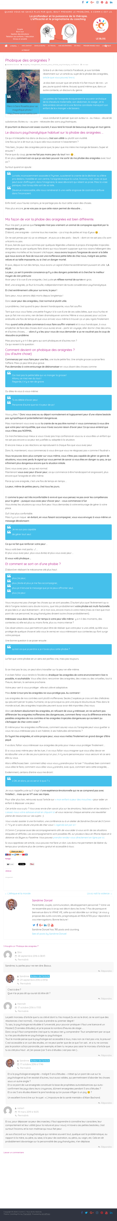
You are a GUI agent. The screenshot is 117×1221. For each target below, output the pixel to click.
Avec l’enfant (27, 46)
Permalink (23, 959)
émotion (44, 65)
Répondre (106, 971)
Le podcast (25, 50)
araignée (26, 65)
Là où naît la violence (99, 893)
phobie (55, 65)
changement (35, 65)
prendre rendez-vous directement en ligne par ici (78, 837)
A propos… (13, 46)
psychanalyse (64, 65)
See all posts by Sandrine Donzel (49, 933)
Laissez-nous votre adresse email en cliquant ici (30, 812)
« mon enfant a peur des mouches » (74, 799)
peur (50, 65)
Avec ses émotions (65, 46)
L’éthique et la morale (18, 893)
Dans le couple (39, 46)
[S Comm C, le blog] (58, 11)
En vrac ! (77, 46)
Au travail (52, 46)
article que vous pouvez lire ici (58, 77)
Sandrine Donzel (13, 65)
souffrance (75, 65)
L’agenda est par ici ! (65, 824)
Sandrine (24, 976)
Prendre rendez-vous (91, 46)
